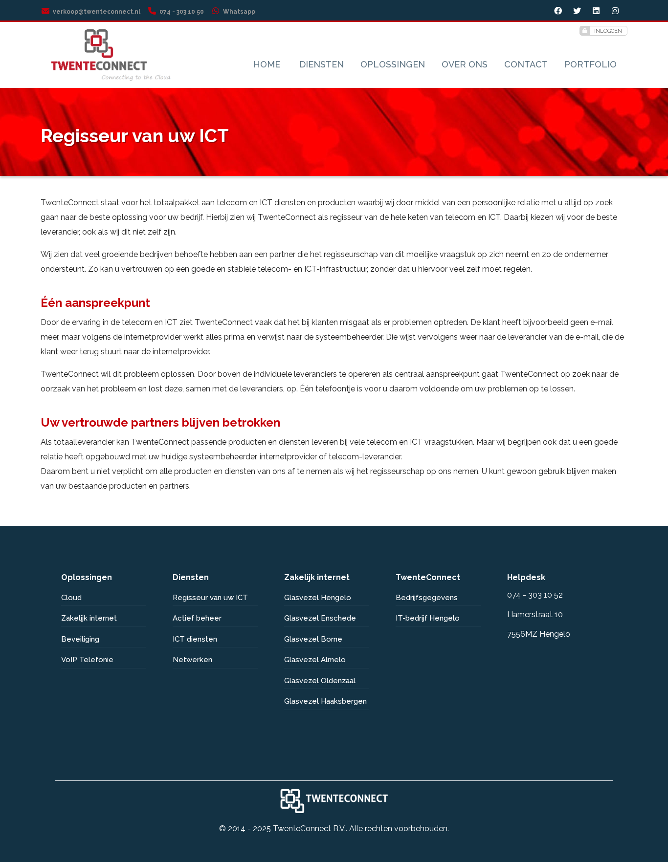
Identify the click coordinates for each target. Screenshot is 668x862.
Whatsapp (239, 11)
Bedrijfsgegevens (427, 597)
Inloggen (608, 31)
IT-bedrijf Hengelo (428, 618)
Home (266, 64)
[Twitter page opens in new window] (578, 11)
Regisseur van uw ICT (210, 597)
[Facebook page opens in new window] (559, 11)
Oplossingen (392, 64)
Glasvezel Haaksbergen (325, 701)
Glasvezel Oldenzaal (320, 680)
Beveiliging (80, 639)
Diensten (321, 64)
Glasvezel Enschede (320, 618)
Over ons (465, 64)
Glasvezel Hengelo (317, 597)
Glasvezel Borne (313, 639)
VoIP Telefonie (87, 659)
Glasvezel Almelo (315, 659)
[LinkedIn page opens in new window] (597, 11)
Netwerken (192, 659)
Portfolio (590, 64)
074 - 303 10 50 (181, 11)
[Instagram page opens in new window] (616, 11)
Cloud (71, 597)
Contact (526, 64)
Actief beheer (197, 618)
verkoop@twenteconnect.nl (96, 11)
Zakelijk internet (89, 618)
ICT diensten (195, 639)
